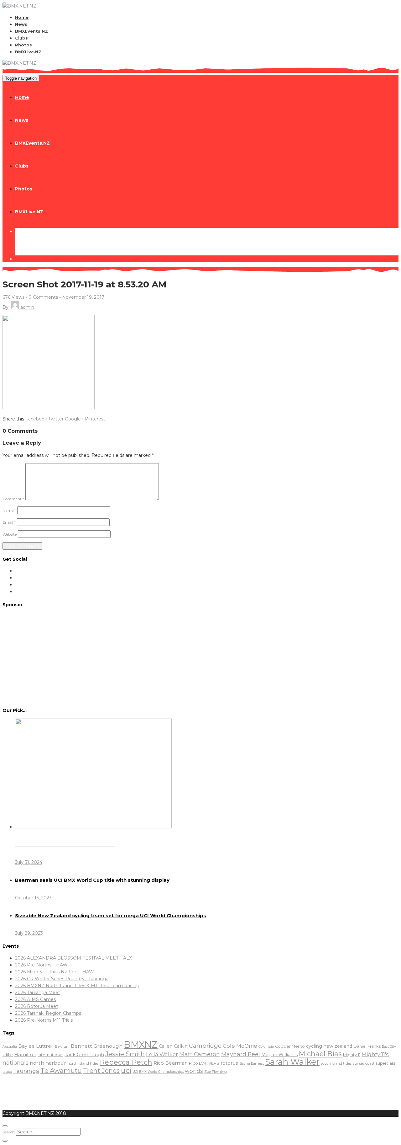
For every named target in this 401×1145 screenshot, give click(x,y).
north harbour (48, 1063)
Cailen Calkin (173, 1046)
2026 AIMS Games (35, 999)
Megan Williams (279, 1054)
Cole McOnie (240, 1045)
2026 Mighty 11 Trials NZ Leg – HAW (54, 972)
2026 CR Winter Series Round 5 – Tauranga (61, 979)
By (18, 307)
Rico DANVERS (204, 1063)
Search (9, 1132)
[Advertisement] (200, 657)
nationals (16, 1062)
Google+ (74, 419)
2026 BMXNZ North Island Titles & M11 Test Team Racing (77, 985)
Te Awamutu (61, 1070)
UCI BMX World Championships (158, 1072)
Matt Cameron (199, 1054)
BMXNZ (141, 1044)
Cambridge (205, 1045)
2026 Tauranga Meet (37, 992)
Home (22, 17)
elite (8, 1054)
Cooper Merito (290, 1046)
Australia (10, 1047)
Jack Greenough (84, 1054)
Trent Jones (101, 1070)
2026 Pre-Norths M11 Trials (44, 1020)
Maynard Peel (240, 1054)
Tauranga (26, 1070)
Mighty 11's (375, 1054)
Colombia (266, 1047)
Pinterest (95, 419)
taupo (7, 1072)
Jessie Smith (125, 1054)
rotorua (229, 1063)
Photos (23, 44)
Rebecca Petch (126, 1062)
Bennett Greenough (96, 1046)
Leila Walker (162, 1054)
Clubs (21, 37)
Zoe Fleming (215, 1071)
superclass (385, 1063)
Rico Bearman (171, 1063)
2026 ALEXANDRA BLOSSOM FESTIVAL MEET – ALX (73, 958)
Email (9, 522)
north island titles (82, 1063)
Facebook (36, 419)
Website (10, 534)
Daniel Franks (367, 1046)
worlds (194, 1071)
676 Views (14, 297)
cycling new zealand (329, 1046)
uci (126, 1070)
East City (389, 1047)
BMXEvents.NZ (31, 31)
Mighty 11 (351, 1054)
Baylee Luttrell (36, 1046)
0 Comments (44, 297)
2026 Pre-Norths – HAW (41, 965)
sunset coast (364, 1063)
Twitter (56, 419)
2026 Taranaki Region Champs (48, 1013)
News (21, 24)
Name (9, 510)
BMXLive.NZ (28, 51)
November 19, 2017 (83, 297)
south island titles (336, 1063)
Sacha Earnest (252, 1063)
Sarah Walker (292, 1062)
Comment (13, 498)
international (50, 1054)
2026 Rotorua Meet (36, 1006)
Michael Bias (320, 1054)
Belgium (62, 1046)
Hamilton (25, 1054)
